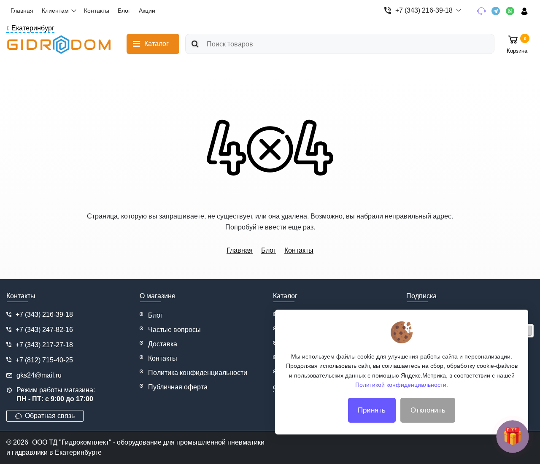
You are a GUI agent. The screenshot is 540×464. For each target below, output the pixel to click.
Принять (372, 410)
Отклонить (428, 410)
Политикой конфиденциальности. (401, 384)
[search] (195, 44)
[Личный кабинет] (527, 11)
